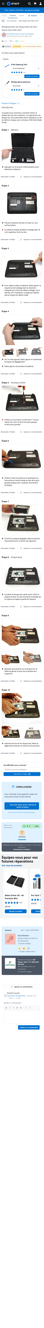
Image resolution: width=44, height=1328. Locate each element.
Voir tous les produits (12, 865)
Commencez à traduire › (22, 849)
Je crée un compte (32, 10)
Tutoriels (13, 15)
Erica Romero (11, 34)
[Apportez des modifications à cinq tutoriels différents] (28, 948)
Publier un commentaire (29, 1027)
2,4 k (5, 41)
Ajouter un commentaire (22, 764)
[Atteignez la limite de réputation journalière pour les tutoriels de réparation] (24, 948)
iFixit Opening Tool (19, 64)
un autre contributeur (26, 34)
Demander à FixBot (20, 774)
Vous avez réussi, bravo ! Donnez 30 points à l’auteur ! (23, 806)
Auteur (8, 930)
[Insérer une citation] (20, 1007)
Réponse (11, 998)
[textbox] (22, 1017)
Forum (21, 15)
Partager (18, 998)
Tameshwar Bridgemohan (16, 996)
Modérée (18, 46)
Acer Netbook (11, 21)
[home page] (13, 4)
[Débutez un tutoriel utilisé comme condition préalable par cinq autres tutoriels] (19, 948)
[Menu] (3, 4)
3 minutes (8, 46)
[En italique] (10, 1007)
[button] (29, 4)
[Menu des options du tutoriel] (41, 15)
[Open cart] (35, 4)
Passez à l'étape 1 (10, 103)
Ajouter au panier (32, 76)
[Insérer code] (13, 1007)
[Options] (3, 21)
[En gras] (6, 1007)
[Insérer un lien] (17, 1007)
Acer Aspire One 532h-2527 (28, 21)
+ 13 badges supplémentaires (26, 951)
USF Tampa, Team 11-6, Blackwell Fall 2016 (28, 962)
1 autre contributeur (31, 930)
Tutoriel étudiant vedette (33, 46)
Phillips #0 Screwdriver (20, 82)
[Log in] (40, 4)
